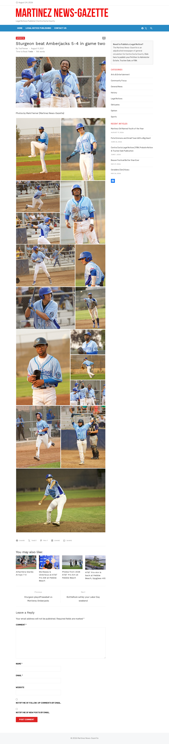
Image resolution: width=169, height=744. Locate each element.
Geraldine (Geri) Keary (120, 170)
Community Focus (119, 81)
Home (19, 28)
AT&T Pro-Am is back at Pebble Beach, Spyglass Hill (95, 575)
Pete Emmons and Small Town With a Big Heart (131, 138)
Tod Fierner (23, 48)
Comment (21, 625)
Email (19, 675)
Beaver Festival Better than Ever (125, 160)
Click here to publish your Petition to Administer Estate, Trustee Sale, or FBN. (131, 57)
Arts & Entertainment (120, 75)
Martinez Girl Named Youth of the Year (127, 129)
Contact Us (60, 28)
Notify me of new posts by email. (33, 712)
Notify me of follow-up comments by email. (38, 703)
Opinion (114, 111)
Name (19, 664)
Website (20, 687)
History (114, 93)
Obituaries (115, 105)
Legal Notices (116, 99)
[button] (38, 149)
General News (117, 87)
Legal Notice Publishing (38, 28)
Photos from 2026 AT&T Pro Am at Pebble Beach (71, 575)
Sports (20, 38)
